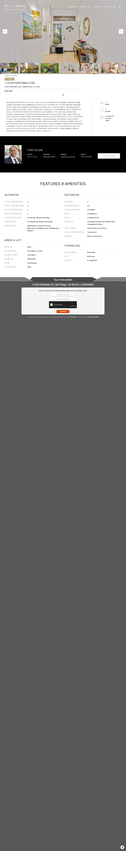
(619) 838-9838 (49, 157)
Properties (72, 7)
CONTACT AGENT (109, 156)
